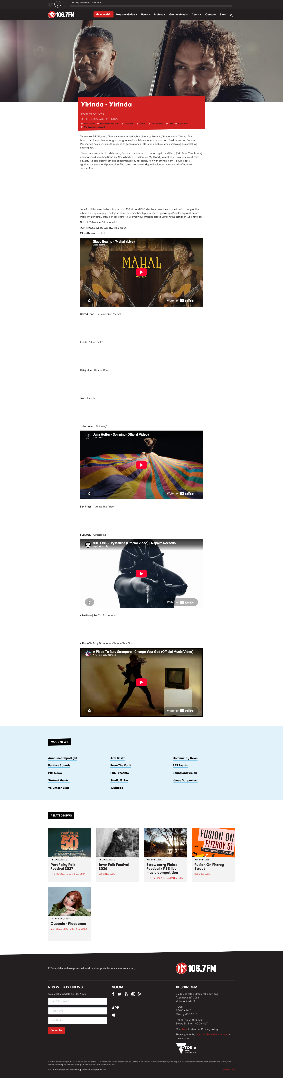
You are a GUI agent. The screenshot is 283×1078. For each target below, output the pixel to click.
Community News (185, 758)
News (144, 14)
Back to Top (229, 1069)
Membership (103, 14)
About (196, 14)
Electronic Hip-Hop (109, 124)
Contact (210, 14)
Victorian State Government (212, 1034)
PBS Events (180, 765)
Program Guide (125, 14)
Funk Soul (129, 124)
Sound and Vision (185, 773)
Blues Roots (89, 124)
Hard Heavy (157, 124)
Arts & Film (117, 758)
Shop (223, 14)
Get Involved (177, 14)
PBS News (55, 773)
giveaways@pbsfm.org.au (175, 213)
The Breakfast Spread (94, 127)
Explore (159, 14)
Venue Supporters (185, 780)
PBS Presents (119, 773)
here (184, 1029)
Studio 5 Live (119, 780)
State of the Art (59, 780)
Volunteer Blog (58, 788)
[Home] (62, 14)
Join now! (110, 222)
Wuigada (116, 788)
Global (142, 124)
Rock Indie (183, 124)
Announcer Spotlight (62, 758)
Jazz (171, 124)
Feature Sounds (92, 114)
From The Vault (120, 765)
